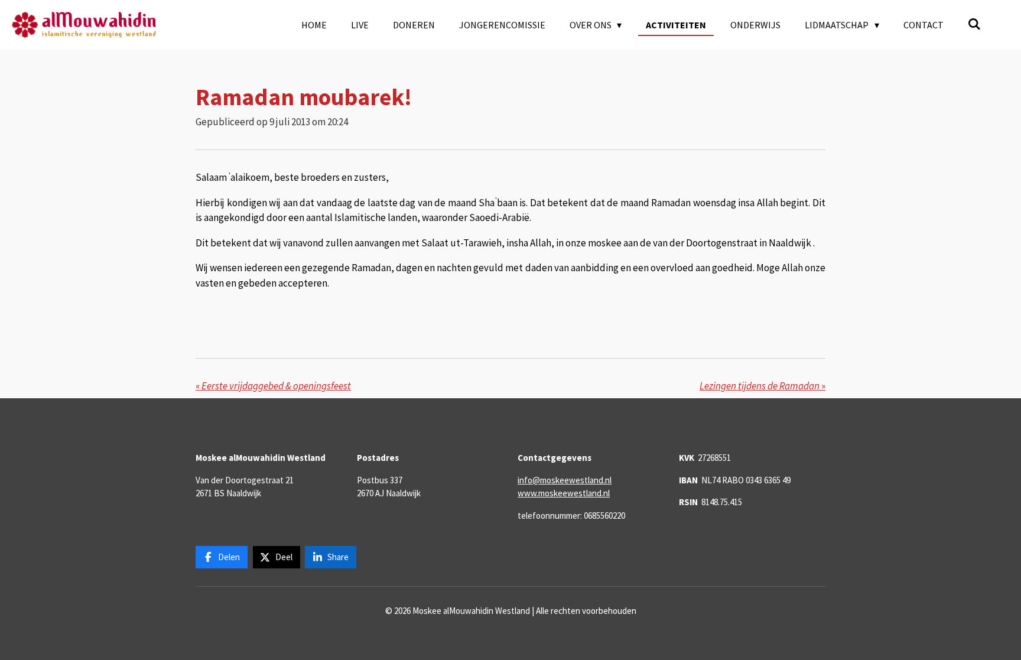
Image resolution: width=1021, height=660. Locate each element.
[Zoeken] (974, 23)
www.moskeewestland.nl (564, 493)
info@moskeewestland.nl (565, 480)
